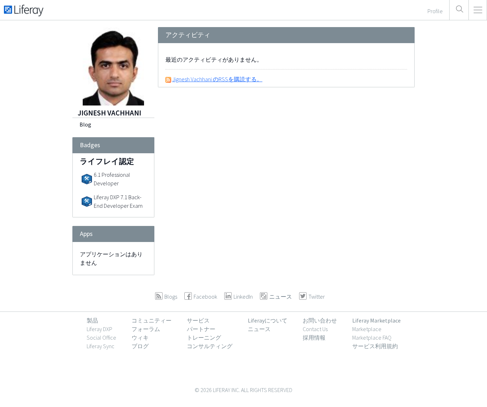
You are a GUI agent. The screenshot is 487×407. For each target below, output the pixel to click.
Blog (85, 124)
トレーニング (204, 337)
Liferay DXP (99, 329)
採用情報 (314, 337)
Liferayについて (267, 320)
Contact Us (315, 329)
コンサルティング (209, 346)
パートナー (201, 329)
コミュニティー (151, 320)
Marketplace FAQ (371, 337)
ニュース (259, 329)
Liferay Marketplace (376, 320)
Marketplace (366, 329)
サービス (198, 320)
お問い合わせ (320, 320)
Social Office (101, 337)
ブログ (140, 346)
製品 (92, 320)
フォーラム (146, 329)
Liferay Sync (100, 346)
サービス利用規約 (375, 346)
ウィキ (140, 337)
